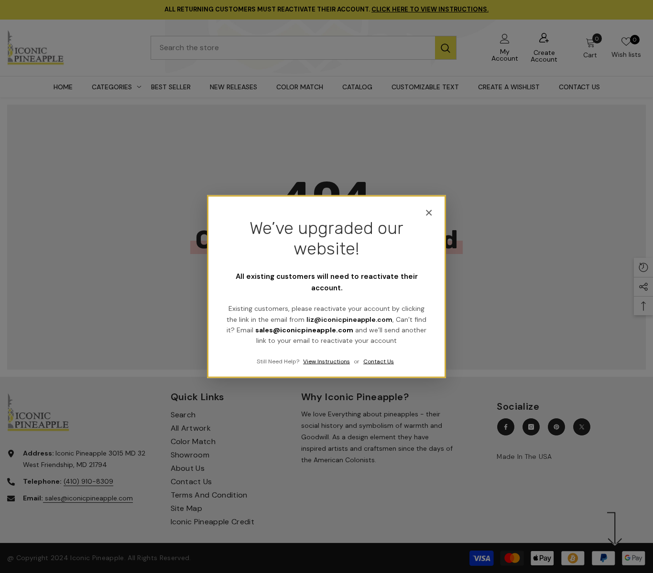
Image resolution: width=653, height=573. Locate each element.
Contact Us (378, 361)
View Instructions (326, 361)
